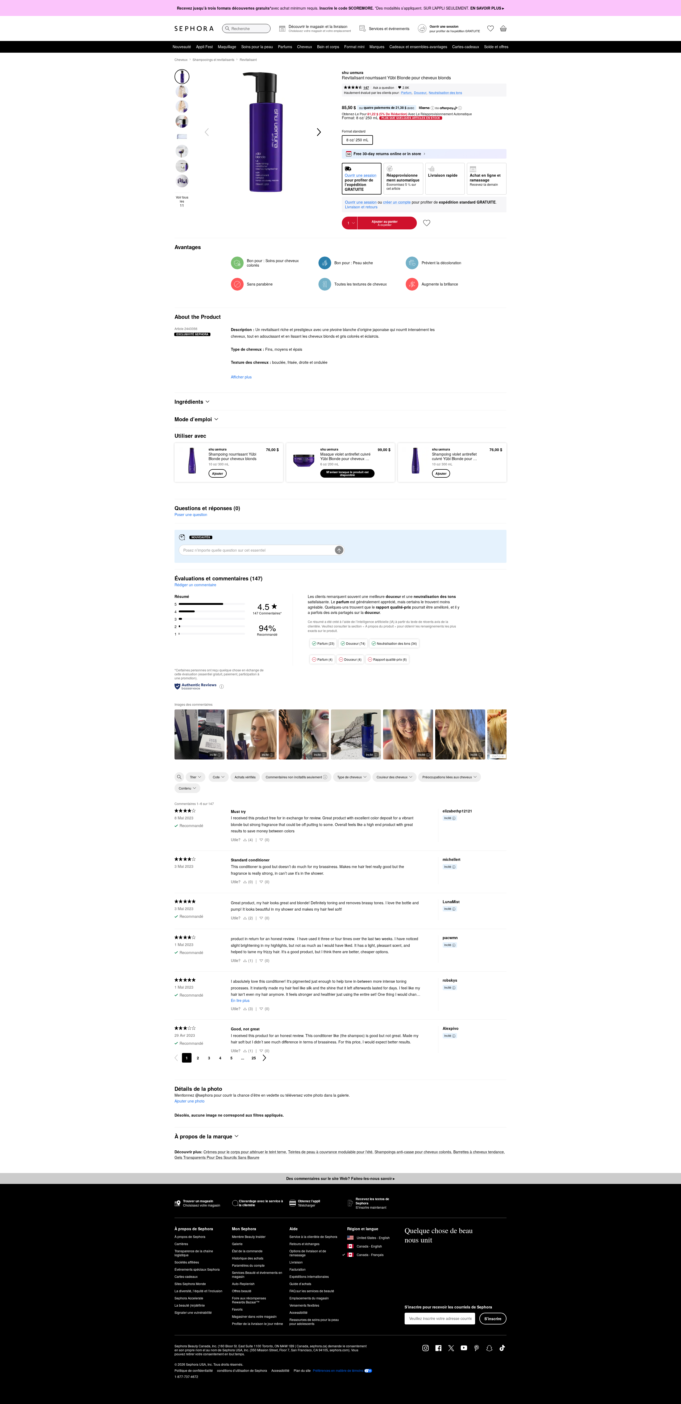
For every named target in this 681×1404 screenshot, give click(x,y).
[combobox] (246, 28)
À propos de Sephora (190, 1236)
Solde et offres (496, 46)
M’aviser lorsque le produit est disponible (347, 473)
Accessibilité (298, 1312)
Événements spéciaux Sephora (197, 1269)
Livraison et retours (361, 206)
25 (254, 1057)
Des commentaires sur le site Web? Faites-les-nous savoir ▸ (340, 1178)
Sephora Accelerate (189, 1298)
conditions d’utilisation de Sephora (242, 1370)
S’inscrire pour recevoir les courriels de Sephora (448, 1307)
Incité (213, 754)
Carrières (181, 1243)
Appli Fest (204, 46)
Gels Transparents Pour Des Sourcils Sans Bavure (217, 1157)
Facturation (297, 1269)
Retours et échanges (304, 1243)
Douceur (420, 92)
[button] (433, 108)
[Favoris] (490, 28)
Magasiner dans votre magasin (254, 1316)
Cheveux (304, 46)
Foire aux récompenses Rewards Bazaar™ (249, 1300)
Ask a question (383, 87)
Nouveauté (182, 46)
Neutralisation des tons (445, 92)
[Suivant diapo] (318, 132)
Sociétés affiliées (187, 1262)
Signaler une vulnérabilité (193, 1312)
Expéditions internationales (309, 1276)
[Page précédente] (176, 1058)
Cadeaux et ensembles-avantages (418, 46)
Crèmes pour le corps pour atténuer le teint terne (245, 1151)
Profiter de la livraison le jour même (257, 1323)
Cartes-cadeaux (465, 46)
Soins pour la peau (257, 46)
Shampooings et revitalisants (213, 59)
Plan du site (302, 1370)
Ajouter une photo (190, 1101)
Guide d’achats (300, 1283)
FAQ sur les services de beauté (311, 1291)
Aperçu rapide (192, 474)
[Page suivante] (264, 1058)
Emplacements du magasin (309, 1298)
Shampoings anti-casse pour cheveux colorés (413, 1151)
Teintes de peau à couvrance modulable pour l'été (330, 1151)
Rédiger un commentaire (195, 584)
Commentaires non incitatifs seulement (294, 777)
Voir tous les (182, 201)
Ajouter (217, 473)
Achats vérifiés (245, 777)
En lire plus (240, 1000)
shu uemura (352, 72)
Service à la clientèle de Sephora (313, 1236)
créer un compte (397, 202)
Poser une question (191, 514)
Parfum (406, 92)
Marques (376, 46)
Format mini (354, 46)
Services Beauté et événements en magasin (257, 1274)
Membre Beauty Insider (248, 1236)
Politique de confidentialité (194, 1370)
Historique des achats (247, 1258)
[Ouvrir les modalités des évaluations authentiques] (221, 686)
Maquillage (227, 46)
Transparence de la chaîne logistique (194, 1253)
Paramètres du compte (248, 1265)
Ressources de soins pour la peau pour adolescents (314, 1321)
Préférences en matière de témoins (338, 1370)
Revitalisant (248, 59)
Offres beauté (241, 1291)
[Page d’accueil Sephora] (194, 28)
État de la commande (247, 1251)
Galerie (237, 1243)
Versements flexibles (304, 1305)
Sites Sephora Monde (190, 1283)
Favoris (237, 1309)
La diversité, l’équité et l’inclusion (198, 1291)
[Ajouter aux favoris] (426, 223)
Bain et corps (328, 46)
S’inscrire (492, 1318)
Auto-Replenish (243, 1283)
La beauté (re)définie (190, 1305)
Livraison (296, 1262)
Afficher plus (241, 376)
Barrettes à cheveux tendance (478, 1151)
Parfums (285, 46)
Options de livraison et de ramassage (307, 1253)
